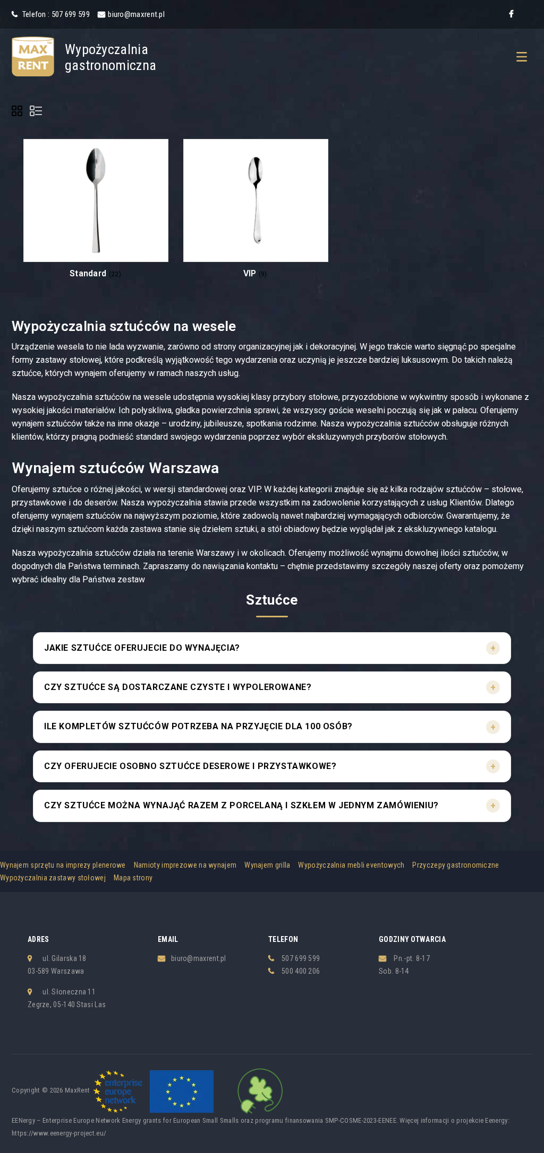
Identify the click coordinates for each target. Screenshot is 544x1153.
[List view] (37, 112)
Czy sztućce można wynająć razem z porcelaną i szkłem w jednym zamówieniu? (241, 805)
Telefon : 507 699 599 (55, 14)
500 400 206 (301, 971)
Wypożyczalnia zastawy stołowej (53, 878)
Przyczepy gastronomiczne (455, 865)
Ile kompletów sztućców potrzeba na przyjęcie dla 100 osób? (198, 726)
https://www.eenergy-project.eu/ (59, 1133)
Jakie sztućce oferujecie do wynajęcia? (142, 648)
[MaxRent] (33, 55)
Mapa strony (133, 878)
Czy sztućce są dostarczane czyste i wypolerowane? (177, 687)
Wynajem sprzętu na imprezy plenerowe (63, 865)
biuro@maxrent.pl (136, 14)
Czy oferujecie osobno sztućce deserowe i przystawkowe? (190, 766)
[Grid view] (19, 112)
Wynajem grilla (267, 865)
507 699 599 (301, 958)
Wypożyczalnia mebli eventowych (351, 865)
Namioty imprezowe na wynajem (185, 865)
